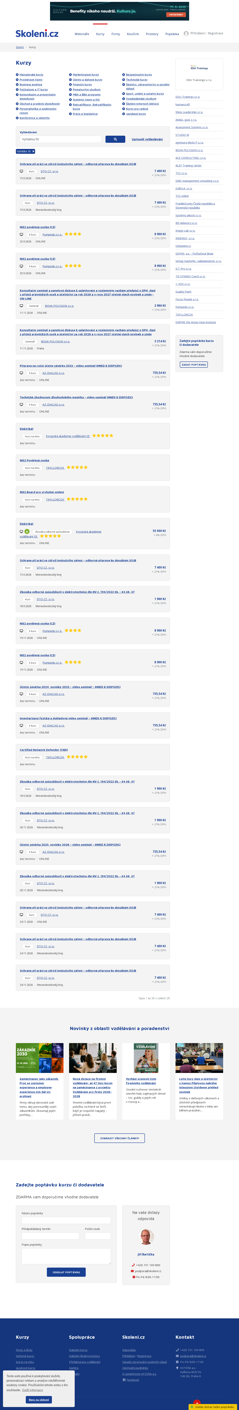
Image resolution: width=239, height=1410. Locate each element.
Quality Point (183, 291)
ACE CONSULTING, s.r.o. (191, 158)
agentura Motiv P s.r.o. (190, 142)
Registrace (215, 33)
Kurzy (100, 34)
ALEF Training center (189, 165)
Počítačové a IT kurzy (34, 89)
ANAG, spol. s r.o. (186, 119)
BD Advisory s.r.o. (186, 223)
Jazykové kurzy (136, 113)
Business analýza (31, 84)
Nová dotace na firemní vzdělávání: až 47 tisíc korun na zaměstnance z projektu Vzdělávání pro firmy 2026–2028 (92, 1087)
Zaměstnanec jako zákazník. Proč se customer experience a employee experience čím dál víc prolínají (39, 1087)
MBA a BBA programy (87, 94)
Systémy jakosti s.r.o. (188, 215)
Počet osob (92, 1229)
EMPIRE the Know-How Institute (196, 322)
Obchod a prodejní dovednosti (40, 103)
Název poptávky (32, 1213)
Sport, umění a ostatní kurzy (145, 93)
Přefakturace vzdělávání (84, 1362)
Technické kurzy (137, 79)
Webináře (82, 34)
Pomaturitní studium (86, 89)
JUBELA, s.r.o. (184, 188)
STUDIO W (182, 135)
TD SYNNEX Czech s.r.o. (190, 276)
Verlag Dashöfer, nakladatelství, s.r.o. (199, 261)
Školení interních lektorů (142, 103)
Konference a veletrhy (35, 117)
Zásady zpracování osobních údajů (144, 1362)
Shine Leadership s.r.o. (189, 112)
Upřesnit (147, 139)
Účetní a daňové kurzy (87, 79)
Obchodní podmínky (135, 1368)
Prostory (152, 34)
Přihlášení (197, 33)
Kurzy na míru (25, 1362)
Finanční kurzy (82, 84)
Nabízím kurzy (78, 1350)
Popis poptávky (32, 1244)
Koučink (133, 34)
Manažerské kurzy (31, 74)
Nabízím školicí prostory (84, 1356)
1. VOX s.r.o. (183, 284)
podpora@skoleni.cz (148, 1271)
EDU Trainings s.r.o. (199, 80)
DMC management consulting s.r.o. (197, 181)
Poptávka (172, 34)
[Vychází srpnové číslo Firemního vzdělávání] (146, 1058)
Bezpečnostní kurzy (139, 74)
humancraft (183, 104)
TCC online (182, 196)
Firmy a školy (24, 1350)
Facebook (133, 1380)
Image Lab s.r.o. (185, 230)
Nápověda (129, 1350)
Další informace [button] (32, 1390)
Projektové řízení (31, 79)
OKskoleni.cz (183, 246)
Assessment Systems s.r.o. (192, 127)
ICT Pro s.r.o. (184, 268)
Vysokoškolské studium (141, 98)
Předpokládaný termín (36, 1229)
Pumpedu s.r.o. (185, 307)
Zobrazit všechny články (119, 1138)
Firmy (115, 34)
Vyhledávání (28, 132)
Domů (20, 47)
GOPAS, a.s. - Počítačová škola (194, 253)
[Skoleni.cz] (37, 33)
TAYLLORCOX (184, 314)
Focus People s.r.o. (187, 299)
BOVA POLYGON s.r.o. (189, 150)
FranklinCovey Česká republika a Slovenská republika (195, 205)
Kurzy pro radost (137, 108)
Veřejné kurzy (25, 1356)
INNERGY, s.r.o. (185, 238)
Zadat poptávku (194, 364)
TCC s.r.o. (181, 173)
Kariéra (73, 1368)
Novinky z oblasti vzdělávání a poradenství (119, 1028)
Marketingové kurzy (86, 74)
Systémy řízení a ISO (86, 99)
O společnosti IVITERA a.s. (139, 1374)
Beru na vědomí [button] (39, 1399)
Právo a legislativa (85, 113)
